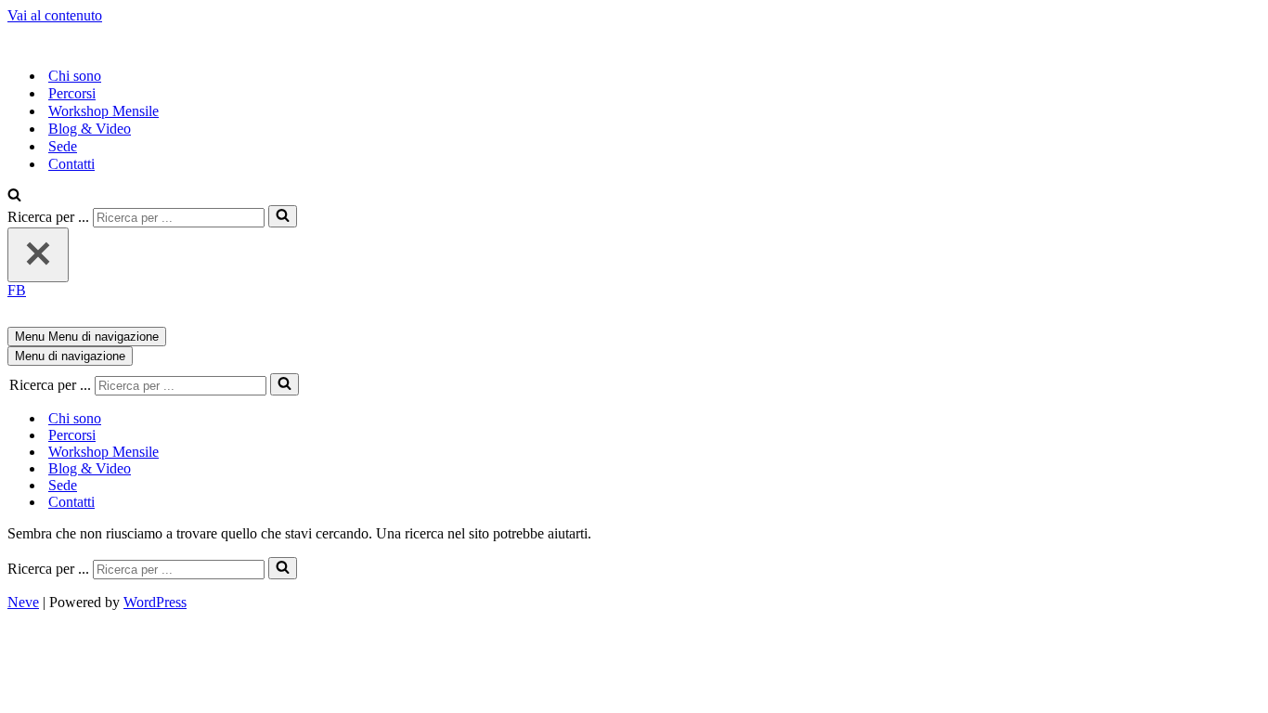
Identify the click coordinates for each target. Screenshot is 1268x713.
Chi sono (74, 76)
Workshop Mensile (103, 111)
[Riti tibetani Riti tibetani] (233, 43)
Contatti (71, 164)
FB (16, 290)
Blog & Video (89, 128)
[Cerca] (14, 196)
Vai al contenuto (54, 15)
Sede (62, 146)
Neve (23, 602)
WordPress (155, 602)
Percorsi (72, 93)
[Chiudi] (38, 254)
